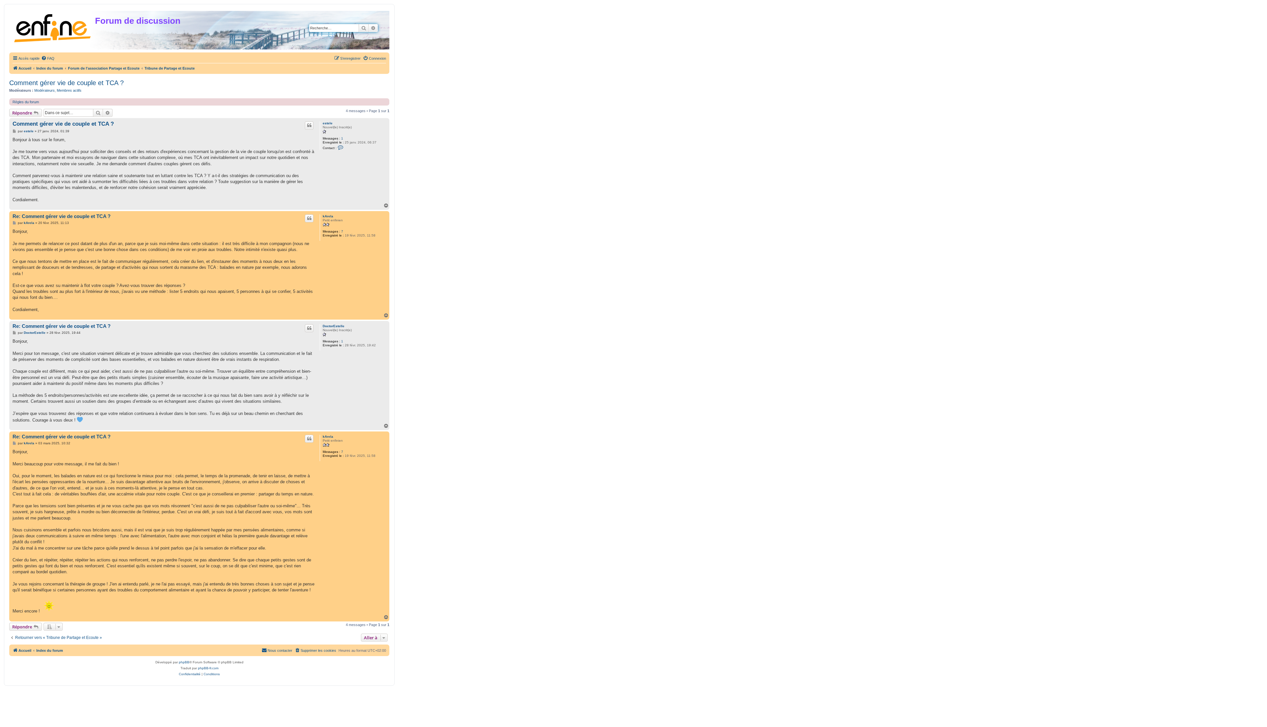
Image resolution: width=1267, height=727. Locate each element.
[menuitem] (47, 58)
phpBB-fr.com (208, 668)
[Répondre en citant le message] (309, 125)
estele (328, 123)
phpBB (184, 662)
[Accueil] (53, 27)
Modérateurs (44, 90)
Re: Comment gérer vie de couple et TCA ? (62, 216)
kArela (328, 216)
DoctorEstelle (333, 326)
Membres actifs (69, 90)
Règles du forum (26, 102)
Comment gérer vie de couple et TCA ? (66, 82)
